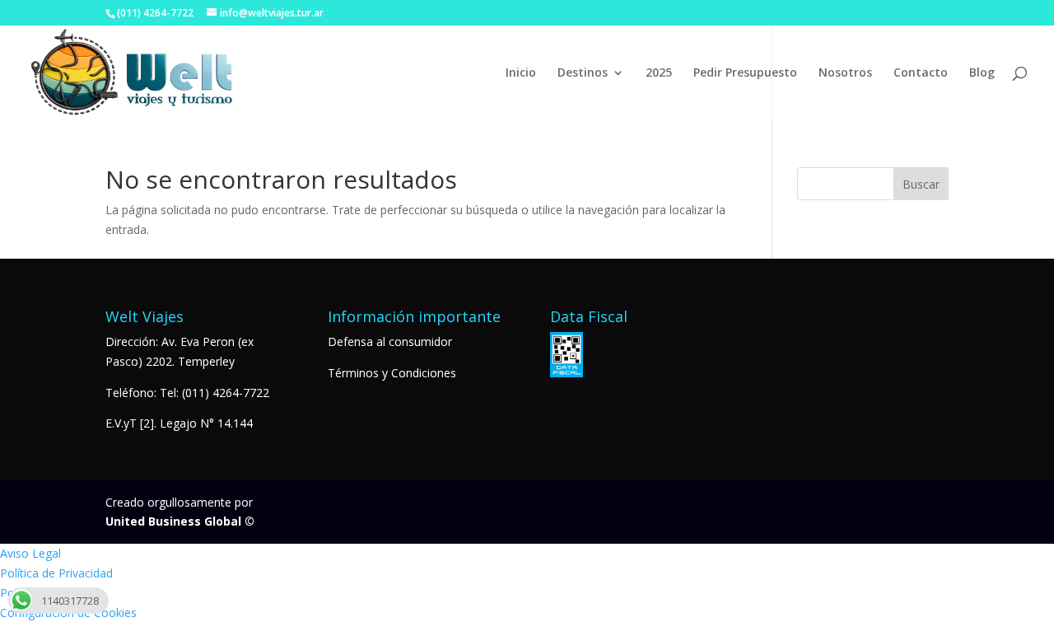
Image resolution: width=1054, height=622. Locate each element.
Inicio (521, 73)
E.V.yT (121, 423)
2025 (659, 73)
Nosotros (845, 73)
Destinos (582, 73)
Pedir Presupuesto (745, 73)
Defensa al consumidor (390, 341)
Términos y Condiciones (392, 373)
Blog (982, 73)
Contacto (920, 73)
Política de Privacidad (56, 573)
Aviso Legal (30, 553)
